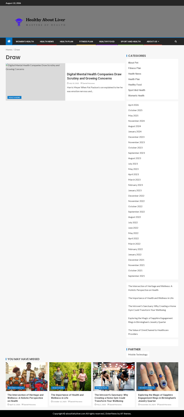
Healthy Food (107, 41)
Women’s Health (25, 41)
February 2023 (135, 184)
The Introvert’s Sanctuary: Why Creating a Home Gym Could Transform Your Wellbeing (111, 398)
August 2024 (134, 126)
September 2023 (136, 152)
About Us (152, 41)
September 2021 (136, 275)
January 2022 (134, 254)
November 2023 (136, 142)
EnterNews (111, 413)
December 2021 (136, 259)
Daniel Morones (89, 83)
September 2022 (136, 211)
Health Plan (66, 41)
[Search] (176, 41)
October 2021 (135, 270)
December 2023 (136, 137)
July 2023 (133, 163)
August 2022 (134, 217)
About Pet (133, 62)
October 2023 (135, 147)
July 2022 (133, 222)
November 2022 (136, 201)
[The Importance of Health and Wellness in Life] (70, 376)
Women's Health (136, 95)
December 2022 (136, 195)
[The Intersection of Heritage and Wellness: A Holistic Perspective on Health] (27, 376)
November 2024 (136, 120)
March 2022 (134, 243)
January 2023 (134, 190)
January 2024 (134, 131)
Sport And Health (131, 41)
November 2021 (136, 265)
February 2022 (135, 249)
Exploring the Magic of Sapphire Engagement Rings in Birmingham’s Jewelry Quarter (157, 398)
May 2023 (133, 169)
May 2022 (133, 233)
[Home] (9, 41)
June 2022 (133, 227)
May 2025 (133, 115)
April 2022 (133, 238)
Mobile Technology (137, 354)
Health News (47, 41)
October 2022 (135, 206)
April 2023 (133, 174)
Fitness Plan (86, 41)
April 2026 (133, 104)
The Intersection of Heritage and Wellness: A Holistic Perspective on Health (25, 398)
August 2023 (134, 158)
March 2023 (134, 179)
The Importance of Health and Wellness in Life (151, 298)
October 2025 (135, 110)
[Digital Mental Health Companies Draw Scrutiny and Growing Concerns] (35, 82)
